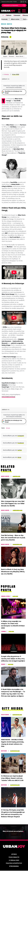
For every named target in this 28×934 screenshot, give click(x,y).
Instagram (21, 435)
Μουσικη (4, 751)
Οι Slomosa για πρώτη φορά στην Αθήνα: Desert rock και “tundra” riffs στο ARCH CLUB (12, 778)
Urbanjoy (6, 74)
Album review (15, 19)
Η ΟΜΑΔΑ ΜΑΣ (14, 860)
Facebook (21, 443)
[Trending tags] (3, 15)
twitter (20, 450)
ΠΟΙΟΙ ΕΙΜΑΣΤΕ (14, 857)
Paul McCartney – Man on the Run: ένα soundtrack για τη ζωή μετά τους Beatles (13, 537)
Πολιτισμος (5, 714)
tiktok (19, 457)
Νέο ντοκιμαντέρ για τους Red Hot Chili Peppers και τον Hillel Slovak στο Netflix (12, 503)
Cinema (3, 631)
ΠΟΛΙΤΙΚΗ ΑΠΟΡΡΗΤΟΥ (14, 863)
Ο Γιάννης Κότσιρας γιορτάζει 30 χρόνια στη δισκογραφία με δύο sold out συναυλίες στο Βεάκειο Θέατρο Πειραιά (13, 813)
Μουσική (4, 19)
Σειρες (3, 664)
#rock (8, 428)
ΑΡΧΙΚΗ (14, 854)
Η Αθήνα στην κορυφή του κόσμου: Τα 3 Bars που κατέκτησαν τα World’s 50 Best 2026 (13, 624)
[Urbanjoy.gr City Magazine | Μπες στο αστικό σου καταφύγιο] (8, 11)
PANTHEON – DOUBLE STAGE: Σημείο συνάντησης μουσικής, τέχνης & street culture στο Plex (12, 743)
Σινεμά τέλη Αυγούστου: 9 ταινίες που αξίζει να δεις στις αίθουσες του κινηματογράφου (13, 658)
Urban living (5, 596)
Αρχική (5, 56)
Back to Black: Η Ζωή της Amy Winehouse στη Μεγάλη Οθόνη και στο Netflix (12, 571)
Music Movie (19, 56)
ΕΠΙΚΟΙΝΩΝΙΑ (14, 866)
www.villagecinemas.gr (8, 396)
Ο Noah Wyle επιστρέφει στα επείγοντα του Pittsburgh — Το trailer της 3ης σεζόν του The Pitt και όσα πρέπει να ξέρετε (13, 692)
